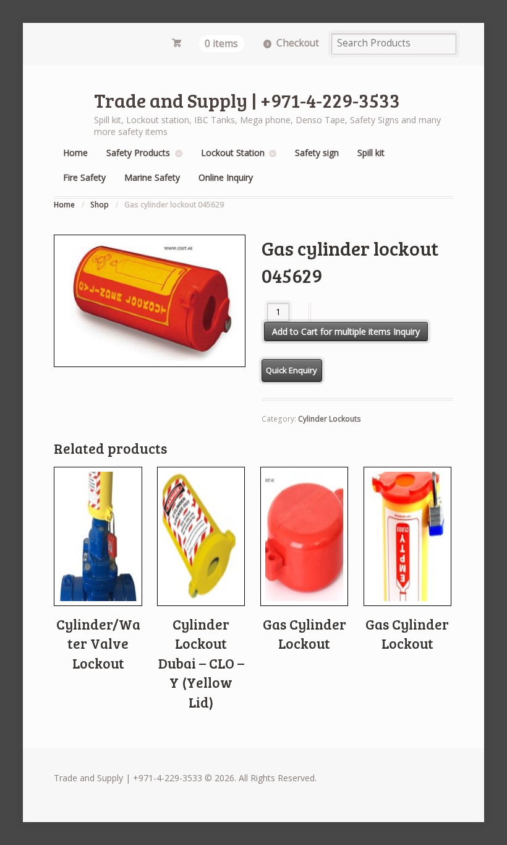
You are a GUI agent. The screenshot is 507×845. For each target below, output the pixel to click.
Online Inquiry (225, 177)
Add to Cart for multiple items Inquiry (346, 331)
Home (75, 152)
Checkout (297, 43)
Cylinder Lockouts (329, 419)
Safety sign (317, 152)
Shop (99, 204)
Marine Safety (152, 177)
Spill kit (371, 152)
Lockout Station (233, 152)
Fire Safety (84, 177)
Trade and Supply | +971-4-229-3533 (247, 100)
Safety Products (138, 152)
